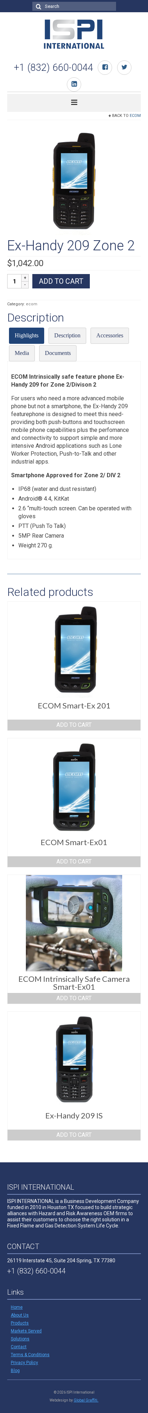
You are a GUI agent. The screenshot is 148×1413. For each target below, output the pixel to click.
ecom (135, 115)
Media (22, 353)
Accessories (109, 335)
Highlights (26, 335)
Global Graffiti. (86, 1400)
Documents (58, 353)
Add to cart (61, 281)
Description (67, 335)
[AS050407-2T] (74, 180)
